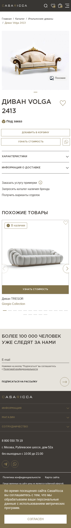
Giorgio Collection (13, 303)
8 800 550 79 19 (12, 440)
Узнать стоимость (31, 142)
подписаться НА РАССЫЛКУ (19, 382)
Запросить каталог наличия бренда (26, 189)
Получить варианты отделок (21, 195)
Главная (7, 18)
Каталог (20, 18)
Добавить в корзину (35, 133)
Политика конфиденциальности (22, 477)
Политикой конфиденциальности (20, 369)
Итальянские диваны (40, 18)
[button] (5, 310)
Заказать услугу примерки (20, 182)
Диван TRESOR (12, 298)
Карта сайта (52, 477)
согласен (35, 519)
